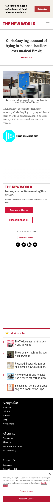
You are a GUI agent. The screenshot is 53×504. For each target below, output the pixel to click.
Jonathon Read (26, 57)
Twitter (23, 244)
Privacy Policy (9, 450)
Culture (6, 411)
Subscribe (42, 9)
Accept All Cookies (26, 499)
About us (7, 442)
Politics (6, 415)
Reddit (35, 244)
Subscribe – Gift (10, 469)
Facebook (18, 244)
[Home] (19, 23)
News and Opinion (26, 237)
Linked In (29, 244)
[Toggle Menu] (47, 23)
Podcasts (7, 407)
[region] (26, 487)
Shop (5, 419)
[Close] (50, 474)
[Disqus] (26, 285)
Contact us (8, 438)
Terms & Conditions (12, 446)
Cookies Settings (26, 491)
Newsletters (8, 423)
